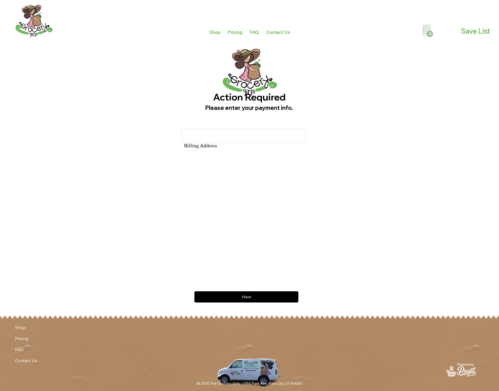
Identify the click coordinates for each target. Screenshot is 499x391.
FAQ (19, 349)
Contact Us (26, 360)
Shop (20, 327)
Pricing (21, 338)
